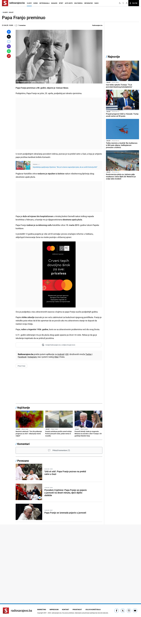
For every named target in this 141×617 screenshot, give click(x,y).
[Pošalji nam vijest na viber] (129, 610)
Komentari (23, 444)
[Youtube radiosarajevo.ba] (135, 610)
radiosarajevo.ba (57, 613)
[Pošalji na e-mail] (9, 41)
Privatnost (77, 609)
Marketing (41, 609)
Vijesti (29, 3)
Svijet (11, 12)
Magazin (54, 3)
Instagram (32, 357)
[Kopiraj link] (9, 56)
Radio (96, 3)
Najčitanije (23, 407)
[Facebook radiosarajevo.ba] (116, 610)
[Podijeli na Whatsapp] (9, 51)
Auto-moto (69, 3)
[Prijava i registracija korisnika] (126, 3)
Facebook (22, 357)
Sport (61, 3)
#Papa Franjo (21, 366)
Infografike (88, 3)
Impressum (54, 609)
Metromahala (44, 3)
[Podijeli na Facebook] (9, 32)
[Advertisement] (59, 123)
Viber (56, 357)
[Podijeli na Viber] (9, 46)
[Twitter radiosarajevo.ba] (123, 610)
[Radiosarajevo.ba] (17, 611)
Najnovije (114, 57)
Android (60, 354)
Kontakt (65, 609)
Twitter (88, 354)
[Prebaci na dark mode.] (120, 3)
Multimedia (78, 3)
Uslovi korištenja (93, 609)
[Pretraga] (123, 3)
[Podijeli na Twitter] (9, 37)
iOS (66, 354)
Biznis (35, 3)
